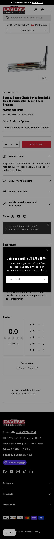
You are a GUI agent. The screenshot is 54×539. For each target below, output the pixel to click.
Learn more (37, 2)
